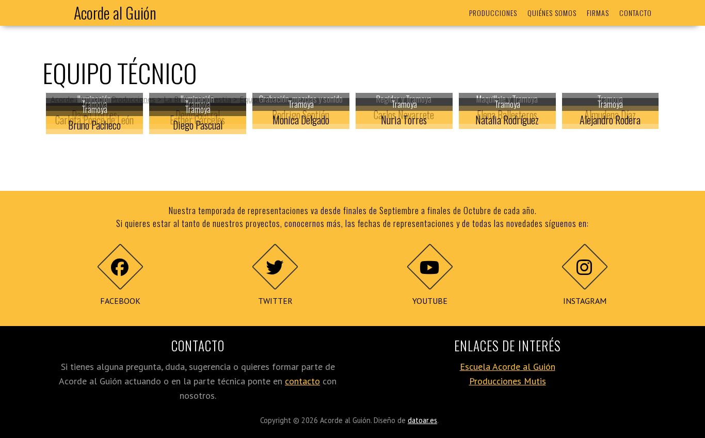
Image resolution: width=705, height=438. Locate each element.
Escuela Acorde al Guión (507, 366)
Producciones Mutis (507, 381)
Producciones (493, 12)
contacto (302, 381)
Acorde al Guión (115, 12)
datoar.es (422, 420)
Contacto (635, 12)
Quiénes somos (551, 12)
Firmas (598, 12)
